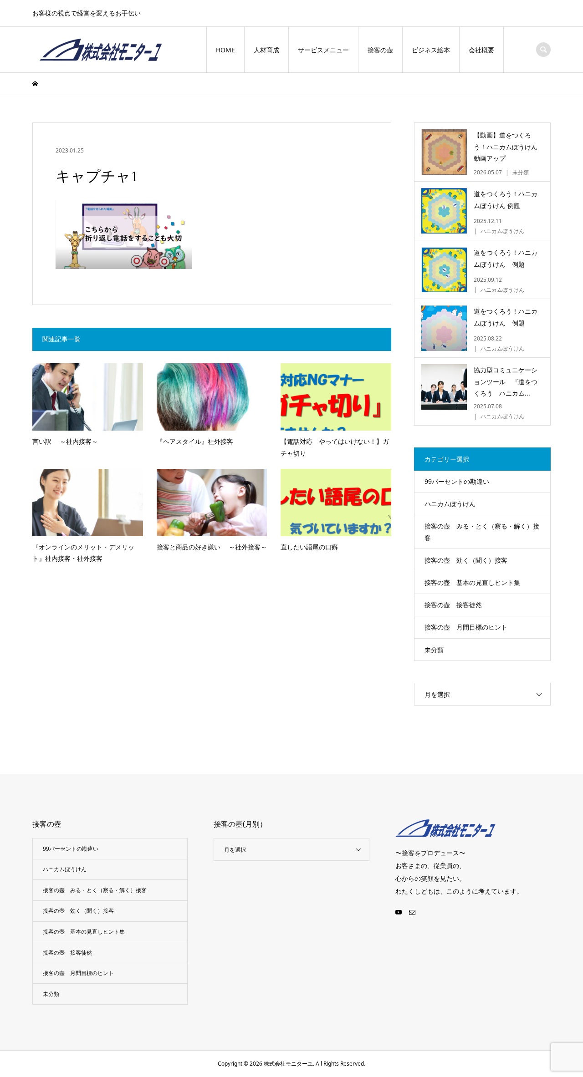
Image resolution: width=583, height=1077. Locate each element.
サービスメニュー (323, 50)
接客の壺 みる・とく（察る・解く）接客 (481, 532)
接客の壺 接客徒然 (453, 604)
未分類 (434, 649)
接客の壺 (380, 50)
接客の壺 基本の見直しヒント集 (472, 582)
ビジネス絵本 (431, 50)
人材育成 (266, 50)
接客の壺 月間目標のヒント (465, 627)
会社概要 (481, 50)
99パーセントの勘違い (456, 481)
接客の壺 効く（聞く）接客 (465, 560)
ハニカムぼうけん (450, 503)
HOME (225, 50)
